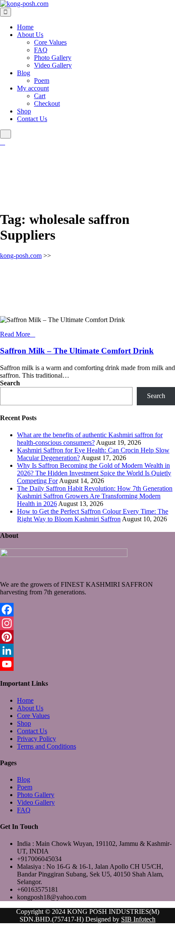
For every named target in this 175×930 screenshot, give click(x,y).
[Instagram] (87, 623)
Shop (24, 111)
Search (10, 383)
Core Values (50, 42)
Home (25, 27)
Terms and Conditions (46, 746)
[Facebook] (87, 609)
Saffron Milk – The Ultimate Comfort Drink (77, 350)
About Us (30, 34)
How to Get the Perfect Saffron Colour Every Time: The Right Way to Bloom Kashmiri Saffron (92, 515)
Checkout (47, 103)
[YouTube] (87, 664)
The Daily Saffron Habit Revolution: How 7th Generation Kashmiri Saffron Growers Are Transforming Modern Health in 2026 (94, 496)
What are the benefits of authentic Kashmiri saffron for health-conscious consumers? (90, 438)
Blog (23, 72)
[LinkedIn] (87, 650)
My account (33, 88)
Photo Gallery (52, 57)
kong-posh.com (21, 255)
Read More (15, 334)
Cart (39, 95)
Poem (41, 80)
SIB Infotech (138, 919)
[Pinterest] (87, 637)
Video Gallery (53, 65)
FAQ (41, 50)
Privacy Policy (36, 738)
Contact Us (32, 118)
